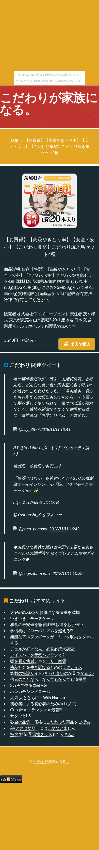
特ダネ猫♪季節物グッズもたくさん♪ (42, 734)
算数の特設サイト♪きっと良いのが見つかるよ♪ (52, 673)
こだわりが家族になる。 (49, 103)
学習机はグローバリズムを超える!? (41, 631)
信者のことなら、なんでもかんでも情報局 (48, 679)
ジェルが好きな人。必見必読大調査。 (44, 649)
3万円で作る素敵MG (28, 685)
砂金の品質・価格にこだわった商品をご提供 (50, 722)
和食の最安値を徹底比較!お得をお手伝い (46, 624)
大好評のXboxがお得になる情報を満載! (45, 612)
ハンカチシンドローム (30, 691)
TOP (14, 140)
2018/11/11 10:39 (67, 573)
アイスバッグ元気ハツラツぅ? (37, 655)
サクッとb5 (20, 716)
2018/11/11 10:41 (55, 429)
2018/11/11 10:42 (64, 529)
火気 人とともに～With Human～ (39, 698)
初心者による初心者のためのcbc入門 (43, 704)
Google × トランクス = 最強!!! (36, 710)
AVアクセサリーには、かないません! (43, 728)
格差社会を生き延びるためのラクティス (46, 667)
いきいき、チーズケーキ (32, 618)
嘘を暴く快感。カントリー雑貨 (38, 661)
